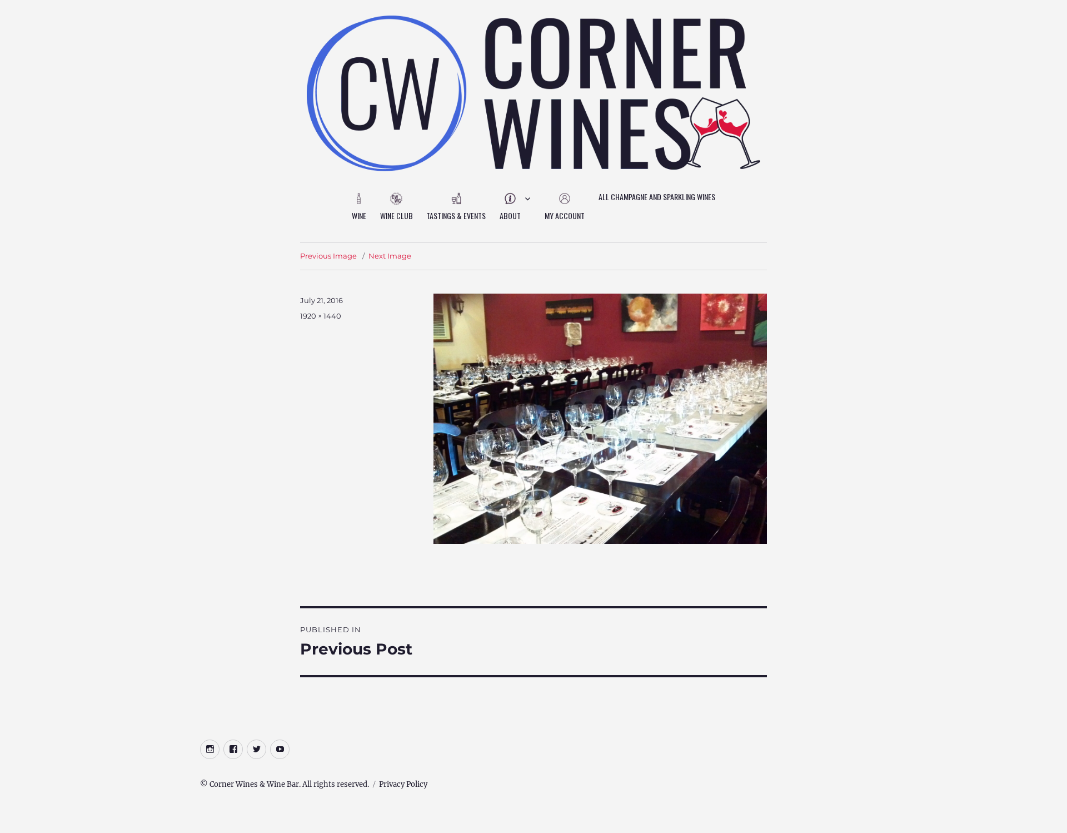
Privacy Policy (403, 784)
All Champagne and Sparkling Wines (657, 196)
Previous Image (328, 255)
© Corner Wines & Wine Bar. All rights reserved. (284, 784)
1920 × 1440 (320, 315)
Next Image (389, 255)
